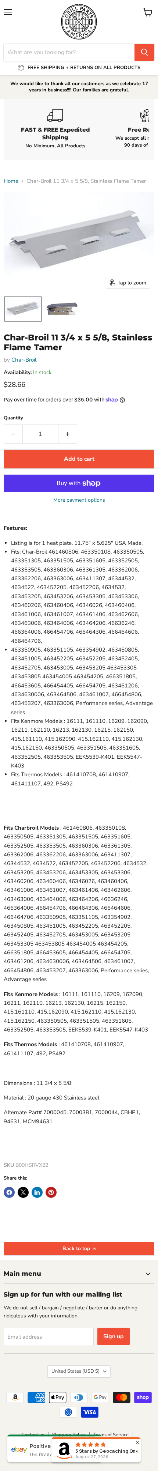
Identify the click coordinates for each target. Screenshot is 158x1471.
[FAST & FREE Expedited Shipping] (55, 129)
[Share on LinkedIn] (37, 1192)
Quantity (13, 418)
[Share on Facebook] (9, 1192)
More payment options (79, 500)
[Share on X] (23, 1192)
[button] (23, 309)
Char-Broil (23, 359)
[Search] (144, 52)
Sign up (113, 1336)
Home (11, 181)
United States (75, 1371)
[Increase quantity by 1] (67, 434)
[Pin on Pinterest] (51, 1192)
